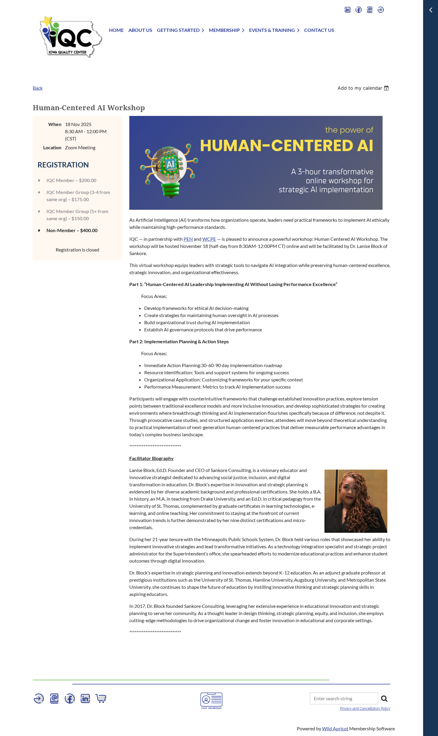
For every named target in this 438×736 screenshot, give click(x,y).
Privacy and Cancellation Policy (365, 709)
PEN (188, 239)
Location (52, 147)
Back (38, 88)
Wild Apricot (335, 728)
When (54, 124)
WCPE (209, 239)
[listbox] (364, 87)
